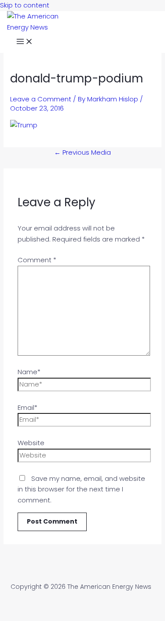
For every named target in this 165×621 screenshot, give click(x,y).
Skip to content (24, 5)
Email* (27, 407)
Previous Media (82, 152)
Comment (37, 259)
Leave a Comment (40, 99)
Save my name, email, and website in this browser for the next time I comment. (81, 489)
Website (31, 442)
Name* (29, 371)
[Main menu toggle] (24, 43)
